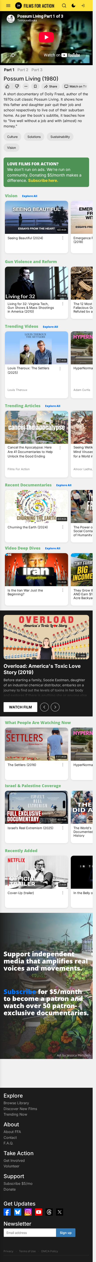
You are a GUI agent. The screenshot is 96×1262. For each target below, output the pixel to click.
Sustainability (60, 137)
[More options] (63, 238)
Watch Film (20, 707)
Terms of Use (27, 1251)
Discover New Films (20, 1108)
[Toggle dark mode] (73, 5)
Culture (12, 137)
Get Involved (14, 1160)
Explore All (29, 196)
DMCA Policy (49, 1251)
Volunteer (11, 1166)
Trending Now (15, 1114)
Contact (10, 1137)
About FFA (12, 1131)
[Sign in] (82, 5)
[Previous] (44, 707)
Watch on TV (78, 86)
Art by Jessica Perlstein (74, 1055)
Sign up (66, 1233)
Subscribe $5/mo (18, 1183)
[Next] (55, 707)
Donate (10, 1189)
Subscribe (20, 991)
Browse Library (16, 1103)
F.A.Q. (8, 1143)
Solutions (34, 137)
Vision (11, 147)
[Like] (7, 86)
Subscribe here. (43, 180)
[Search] (64, 5)
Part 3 (36, 69)
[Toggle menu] (8, 5)
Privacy (8, 1251)
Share (53, 86)
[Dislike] (17, 86)
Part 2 (22, 69)
